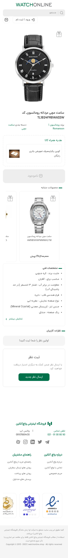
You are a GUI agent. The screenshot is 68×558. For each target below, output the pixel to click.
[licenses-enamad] (53, 506)
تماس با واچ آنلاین (53, 467)
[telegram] (47, 442)
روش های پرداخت (23, 473)
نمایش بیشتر (15, 319)
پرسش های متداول (22, 479)
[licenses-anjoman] (30, 506)
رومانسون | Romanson (56, 127)
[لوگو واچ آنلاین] (34, 5)
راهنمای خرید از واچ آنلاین (19, 462)
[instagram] (25, 442)
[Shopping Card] (6, 19)
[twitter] (40, 442)
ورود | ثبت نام (23, 20)
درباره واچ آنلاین (54, 462)
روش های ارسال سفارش (19, 467)
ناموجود (32, 176)
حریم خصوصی (55, 473)
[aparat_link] (18, 442)
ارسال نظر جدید (34, 377)
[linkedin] (32, 442)
